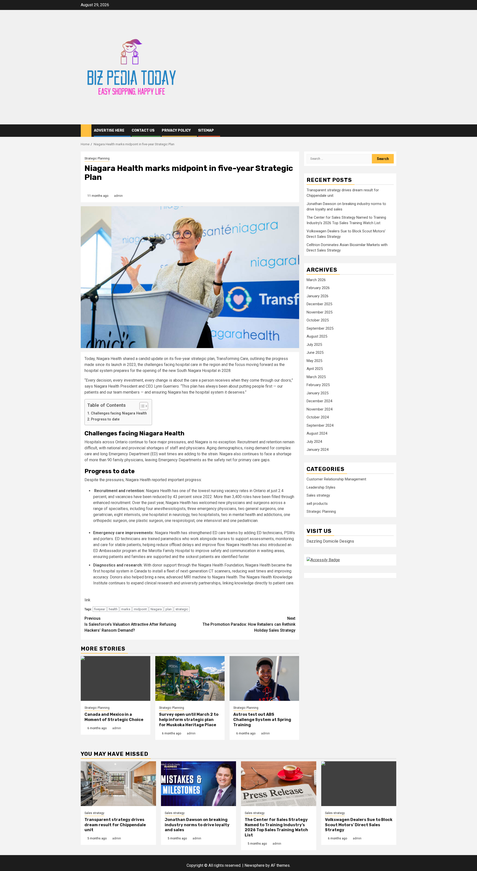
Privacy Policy (176, 130)
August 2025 (317, 336)
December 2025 (319, 304)
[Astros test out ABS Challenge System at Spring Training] (264, 678)
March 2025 (316, 377)
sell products (317, 504)
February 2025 (318, 385)
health (113, 609)
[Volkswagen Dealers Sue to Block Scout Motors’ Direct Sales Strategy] (359, 783)
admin (118, 196)
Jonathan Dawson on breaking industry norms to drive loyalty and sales (197, 824)
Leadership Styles (321, 487)
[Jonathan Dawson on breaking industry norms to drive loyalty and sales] (198, 783)
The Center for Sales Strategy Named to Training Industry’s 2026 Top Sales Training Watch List (276, 827)
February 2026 (318, 288)
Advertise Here (109, 130)
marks (125, 609)
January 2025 (317, 393)
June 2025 (315, 353)
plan (168, 609)
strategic (181, 609)
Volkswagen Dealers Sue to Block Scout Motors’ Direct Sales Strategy (359, 824)
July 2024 (314, 442)
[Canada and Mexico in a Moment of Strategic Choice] (115, 678)
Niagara (156, 609)
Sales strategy (318, 495)
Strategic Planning (97, 158)
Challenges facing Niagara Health (119, 413)
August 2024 (317, 433)
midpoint (140, 609)
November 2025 (319, 312)
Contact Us (143, 130)
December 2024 (319, 401)
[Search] (393, 130)
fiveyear (99, 609)
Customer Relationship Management (336, 479)
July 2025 (314, 345)
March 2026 (316, 280)
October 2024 (318, 417)
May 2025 (314, 361)
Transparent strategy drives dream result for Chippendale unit (115, 824)
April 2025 (315, 369)
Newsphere (254, 865)
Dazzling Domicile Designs (330, 541)
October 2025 (318, 320)
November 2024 (319, 409)
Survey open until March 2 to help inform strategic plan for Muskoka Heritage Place (188, 719)
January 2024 (317, 450)
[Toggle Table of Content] (141, 406)
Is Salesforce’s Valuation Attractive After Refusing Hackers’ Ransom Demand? (130, 624)
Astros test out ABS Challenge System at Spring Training (262, 719)
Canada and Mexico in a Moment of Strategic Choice (113, 717)
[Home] (86, 130)
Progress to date (105, 419)
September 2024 (320, 425)
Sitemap (206, 130)
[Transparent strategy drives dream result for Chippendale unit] (118, 783)
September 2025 (320, 328)
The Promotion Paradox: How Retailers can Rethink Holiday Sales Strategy (248, 624)
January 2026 (317, 296)
